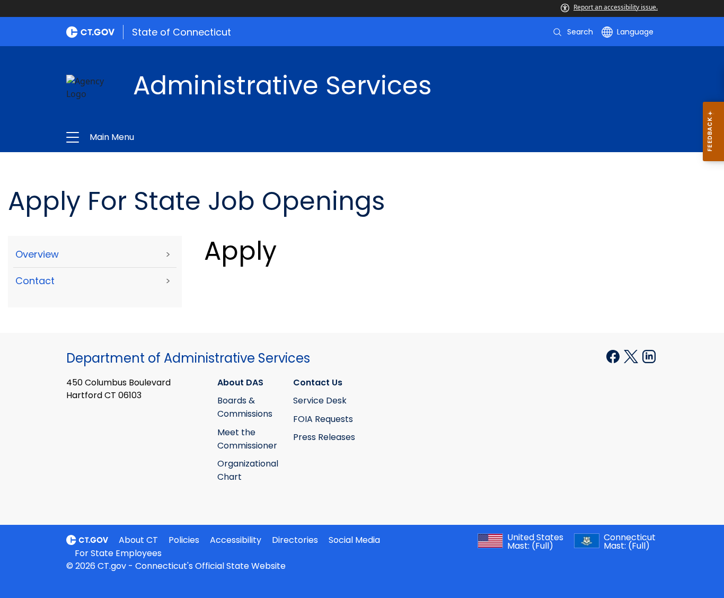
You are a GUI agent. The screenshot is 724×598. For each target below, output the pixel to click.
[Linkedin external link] (649, 355)
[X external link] (632, 355)
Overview (37, 254)
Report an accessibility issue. (615, 7)
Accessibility (235, 540)
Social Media (354, 540)
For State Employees (118, 553)
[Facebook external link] (614, 355)
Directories (295, 540)
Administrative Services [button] (247, 137)
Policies (184, 540)
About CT (138, 540)
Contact (35, 280)
